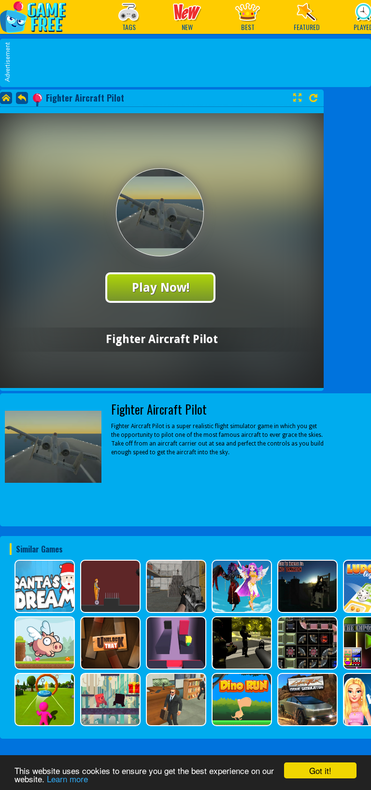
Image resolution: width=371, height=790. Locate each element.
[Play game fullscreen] (297, 97)
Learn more (67, 779)
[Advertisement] (190, 63)
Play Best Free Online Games (38, 16)
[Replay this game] (313, 98)
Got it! (320, 770)
